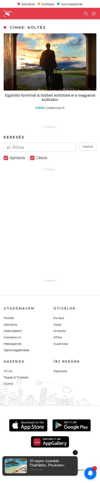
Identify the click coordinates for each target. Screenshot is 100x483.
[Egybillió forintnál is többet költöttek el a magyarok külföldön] (50, 89)
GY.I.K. (8, 371)
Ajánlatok (28, 4)
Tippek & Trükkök (16, 377)
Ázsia (57, 324)
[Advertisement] (50, 228)
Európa (59, 318)
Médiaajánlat (13, 344)
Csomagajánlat (72, 4)
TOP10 (8, 384)
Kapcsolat (60, 371)
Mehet (88, 146)
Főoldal (9, 318)
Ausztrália (61, 344)
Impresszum (12, 337)
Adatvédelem (13, 331)
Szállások (48, 4)
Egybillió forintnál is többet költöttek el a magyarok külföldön (50, 97)
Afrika (58, 337)
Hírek (40, 108)
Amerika (60, 331)
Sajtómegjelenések (16, 350)
